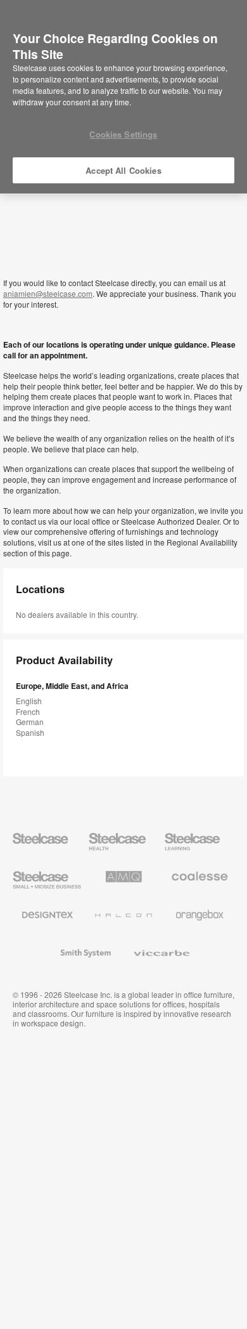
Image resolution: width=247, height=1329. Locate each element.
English (29, 700)
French (28, 711)
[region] (123, 97)
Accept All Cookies (123, 170)
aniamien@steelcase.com (47, 293)
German (30, 721)
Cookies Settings (123, 134)
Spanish (30, 732)
